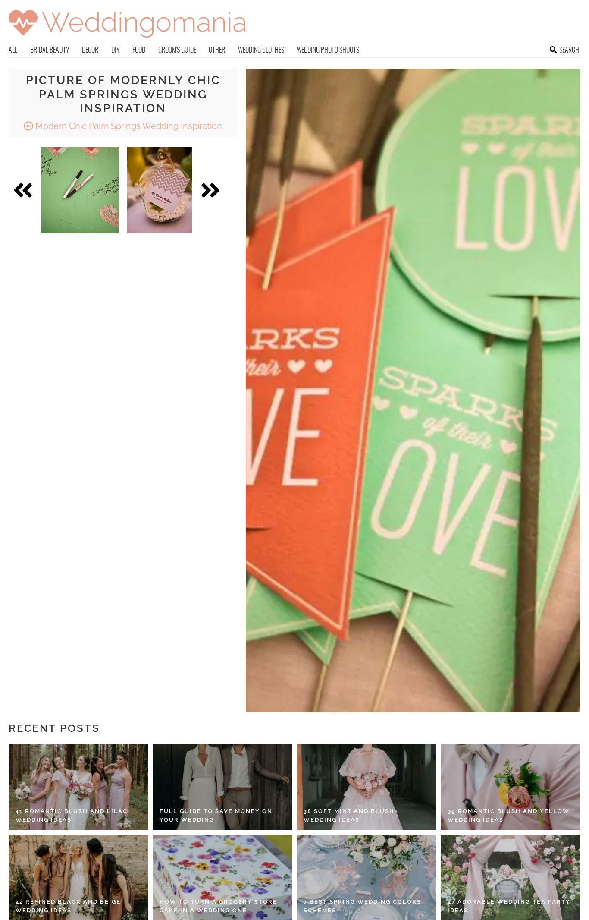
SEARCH (569, 49)
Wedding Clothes (261, 49)
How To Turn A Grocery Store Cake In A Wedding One (218, 906)
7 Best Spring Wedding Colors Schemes (362, 906)
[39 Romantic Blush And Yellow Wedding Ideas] (510, 787)
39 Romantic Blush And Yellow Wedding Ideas (509, 815)
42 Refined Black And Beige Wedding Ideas (68, 906)
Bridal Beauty (49, 49)
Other (217, 49)
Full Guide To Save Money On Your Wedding (216, 815)
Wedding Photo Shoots (328, 49)
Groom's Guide (177, 49)
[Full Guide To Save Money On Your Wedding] (222, 787)
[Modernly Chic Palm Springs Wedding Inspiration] (80, 190)
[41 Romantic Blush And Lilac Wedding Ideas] (78, 787)
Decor (90, 49)
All (13, 49)
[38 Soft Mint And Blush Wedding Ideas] (366, 787)
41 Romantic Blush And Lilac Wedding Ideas (72, 815)
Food (138, 49)
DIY (115, 49)
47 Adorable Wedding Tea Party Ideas (509, 906)
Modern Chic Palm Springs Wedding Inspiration (127, 126)
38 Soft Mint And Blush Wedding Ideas (349, 815)
